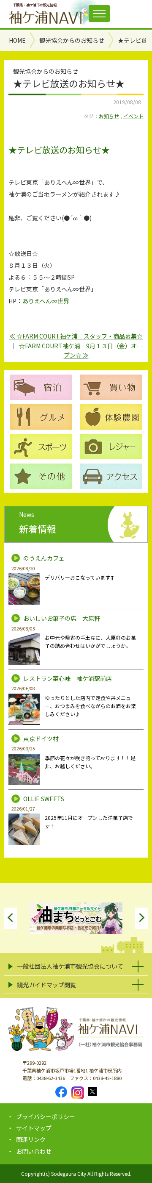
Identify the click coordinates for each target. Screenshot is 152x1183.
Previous (10, 918)
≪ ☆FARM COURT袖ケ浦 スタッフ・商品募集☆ (76, 336)
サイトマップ (34, 1128)
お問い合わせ (34, 1151)
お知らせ (109, 115)
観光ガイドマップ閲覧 (46, 984)
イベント (133, 115)
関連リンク (31, 1139)
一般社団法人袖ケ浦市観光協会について (70, 966)
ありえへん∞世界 (45, 301)
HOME (17, 40)
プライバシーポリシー (45, 1116)
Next (141, 918)
